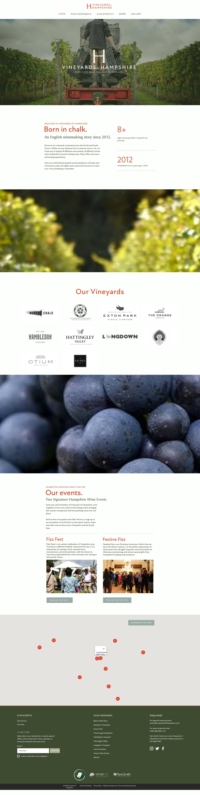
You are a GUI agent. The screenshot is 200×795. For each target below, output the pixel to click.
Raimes (96, 757)
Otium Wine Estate (101, 753)
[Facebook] (163, 748)
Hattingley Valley (101, 741)
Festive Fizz (22, 721)
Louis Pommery (100, 749)
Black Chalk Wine (101, 721)
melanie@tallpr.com (158, 731)
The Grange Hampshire (103, 733)
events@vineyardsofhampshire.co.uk (164, 723)
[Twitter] (157, 748)
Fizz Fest (20, 724)
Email (20, 746)
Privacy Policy (98, 786)
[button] (81, 14)
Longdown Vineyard (102, 745)
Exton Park (98, 729)
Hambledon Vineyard (102, 737)
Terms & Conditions (86, 786)
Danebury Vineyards (102, 725)
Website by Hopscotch (110, 786)
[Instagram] (151, 748)
